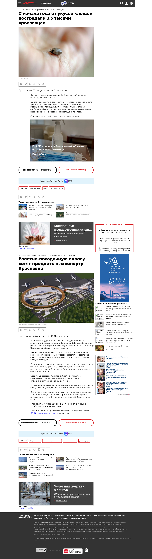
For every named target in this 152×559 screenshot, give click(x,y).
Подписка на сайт (41, 518)
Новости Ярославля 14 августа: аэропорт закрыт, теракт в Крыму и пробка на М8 (41, 467)
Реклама (69, 516)
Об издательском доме (43, 516)
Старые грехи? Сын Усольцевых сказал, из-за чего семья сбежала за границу (119, 332)
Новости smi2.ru (26, 248)
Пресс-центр (59, 516)
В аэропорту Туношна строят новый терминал (77, 206)
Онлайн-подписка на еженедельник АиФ (109, 516)
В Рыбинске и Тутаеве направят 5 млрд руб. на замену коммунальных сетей (114, 241)
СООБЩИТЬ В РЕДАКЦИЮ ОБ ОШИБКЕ (73, 518)
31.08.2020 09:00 (24, 10)
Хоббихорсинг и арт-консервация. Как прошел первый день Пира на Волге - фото (114, 250)
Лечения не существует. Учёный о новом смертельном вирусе (118, 323)
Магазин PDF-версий (83, 516)
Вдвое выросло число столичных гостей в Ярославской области (78, 214)
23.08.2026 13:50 (24, 255)
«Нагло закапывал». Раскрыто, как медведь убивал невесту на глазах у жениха (119, 316)
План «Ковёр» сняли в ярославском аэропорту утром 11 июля (41, 475)
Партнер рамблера (54, 550)
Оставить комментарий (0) (76, 170)
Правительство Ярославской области (33, 324)
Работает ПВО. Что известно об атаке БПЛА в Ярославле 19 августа (40, 460)
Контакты (54, 518)
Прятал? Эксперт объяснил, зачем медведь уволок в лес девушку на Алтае (118, 308)
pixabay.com (23, 78)
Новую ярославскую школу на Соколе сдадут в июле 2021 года (40, 214)
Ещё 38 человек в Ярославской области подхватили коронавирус (58, 148)
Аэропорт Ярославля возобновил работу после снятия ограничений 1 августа (79, 467)
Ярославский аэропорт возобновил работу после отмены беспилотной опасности (79, 460)
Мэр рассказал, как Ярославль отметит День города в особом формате (40, 207)
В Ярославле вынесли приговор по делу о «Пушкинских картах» (114, 231)
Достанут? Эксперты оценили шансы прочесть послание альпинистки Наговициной (119, 340)
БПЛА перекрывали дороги (44, 413)
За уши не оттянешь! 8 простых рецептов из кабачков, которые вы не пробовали (119, 348)
